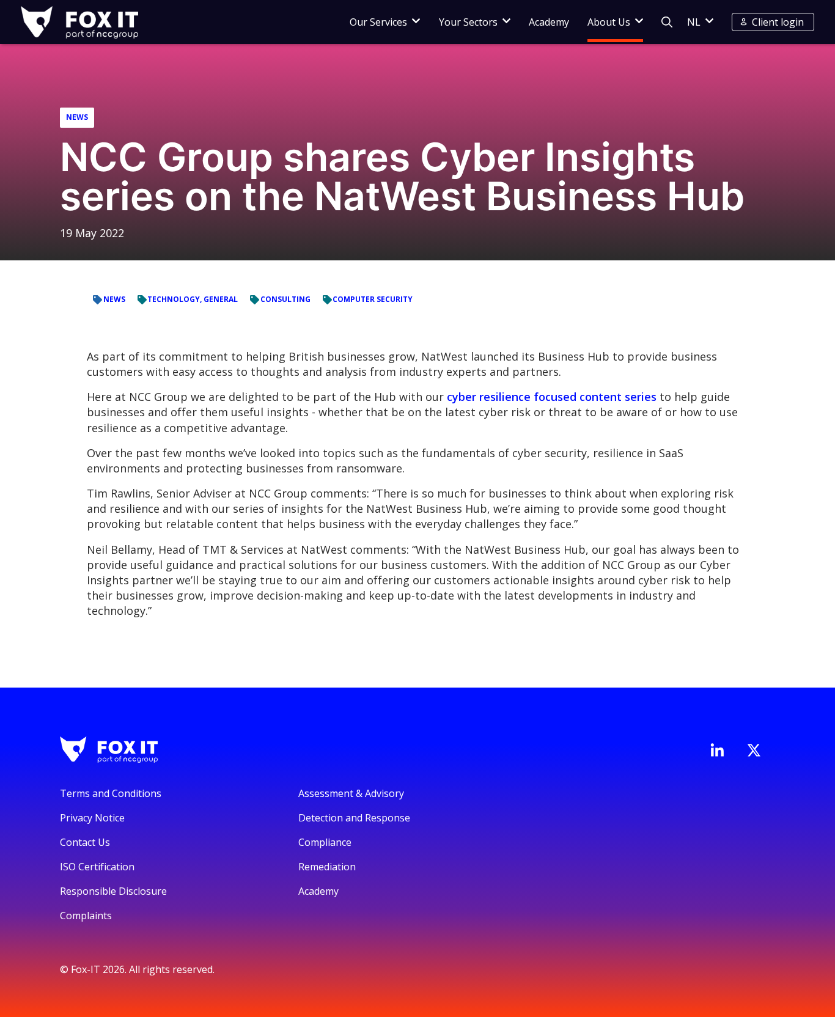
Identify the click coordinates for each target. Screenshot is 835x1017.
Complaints (86, 915)
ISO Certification (97, 866)
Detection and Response (354, 817)
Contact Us (85, 842)
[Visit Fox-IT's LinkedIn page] (717, 750)
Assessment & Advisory (351, 793)
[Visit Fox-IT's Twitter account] (753, 750)
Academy (549, 22)
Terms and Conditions (110, 793)
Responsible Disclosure (113, 891)
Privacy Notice (92, 817)
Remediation (327, 866)
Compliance (324, 842)
